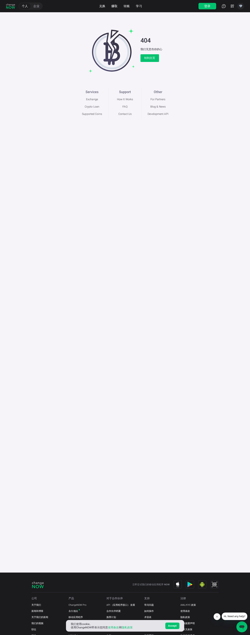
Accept (172, 625)
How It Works (125, 99)
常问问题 (149, 605)
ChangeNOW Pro (77, 605)
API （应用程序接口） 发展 (120, 605)
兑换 (102, 6)
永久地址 (73, 611)
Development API (158, 114)
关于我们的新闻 (39, 617)
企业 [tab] (36, 6)
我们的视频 (37, 623)
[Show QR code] (214, 584)
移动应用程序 (76, 617)
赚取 (114, 6)
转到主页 (149, 58)
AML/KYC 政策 (188, 605)
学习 (139, 6)
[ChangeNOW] (10, 6)
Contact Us (125, 114)
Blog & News (158, 106)
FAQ (124, 106)
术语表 (147, 617)
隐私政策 (185, 617)
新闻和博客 (37, 611)
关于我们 (36, 605)
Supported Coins (92, 114)
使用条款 (185, 611)
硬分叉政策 (186, 629)
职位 (33, 629)
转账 (127, 6)
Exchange (92, 99)
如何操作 (149, 611)
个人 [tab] (25, 6)
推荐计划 (111, 617)
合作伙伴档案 (113, 611)
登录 (207, 6)
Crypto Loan (92, 106)
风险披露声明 (187, 623)
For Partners (158, 99)
